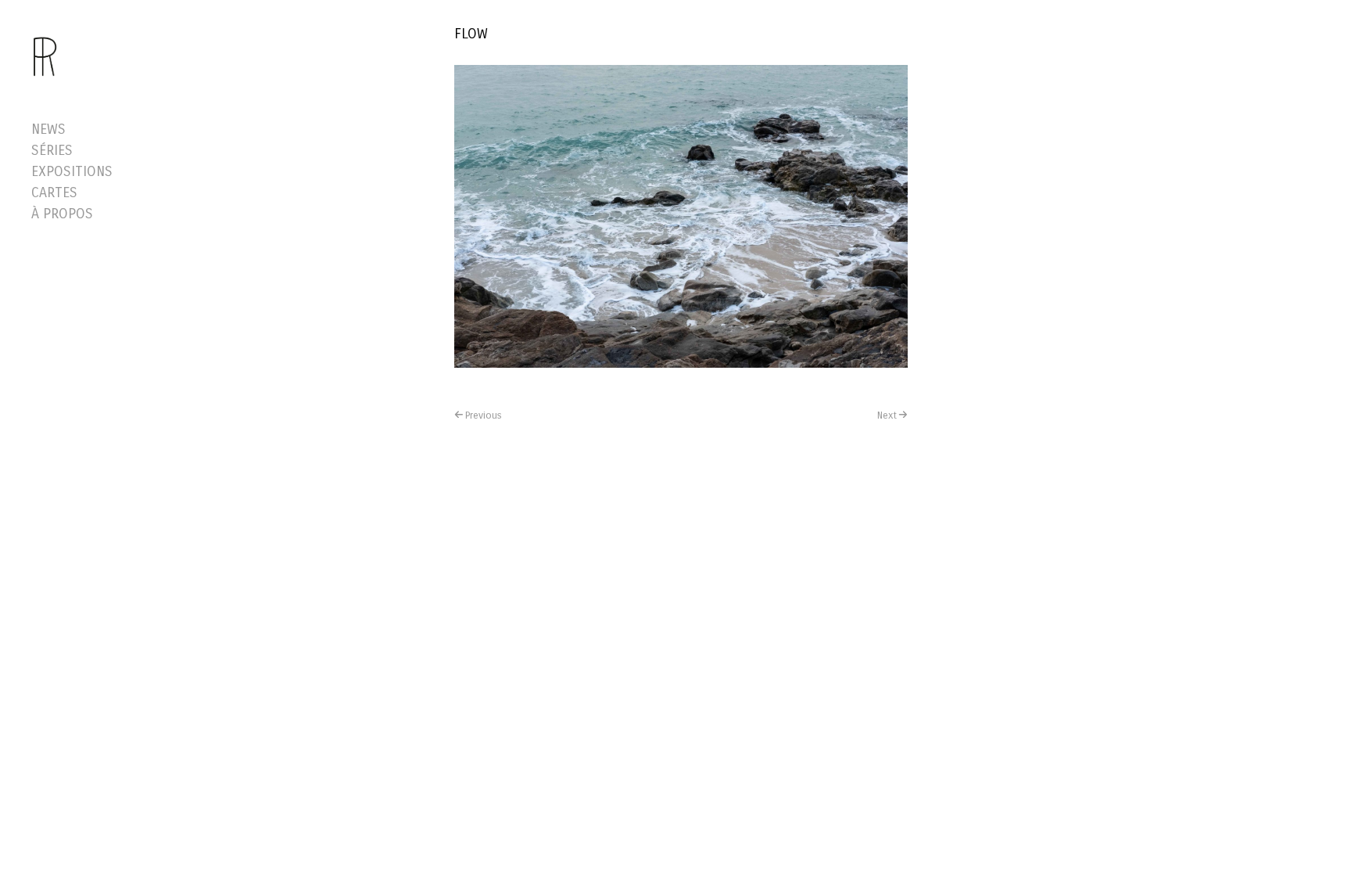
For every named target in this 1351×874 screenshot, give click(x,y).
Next (887, 415)
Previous (483, 415)
